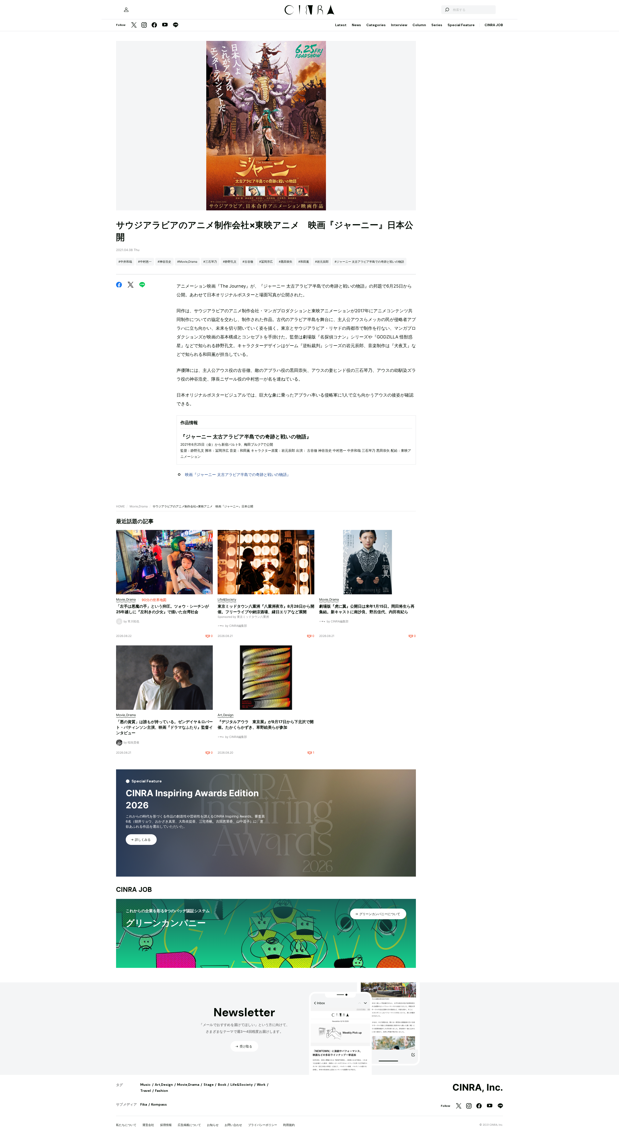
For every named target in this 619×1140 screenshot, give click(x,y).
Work (261, 1084)
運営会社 (148, 1125)
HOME (120, 506)
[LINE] (175, 25)
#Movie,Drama (187, 261)
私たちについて (126, 1125)
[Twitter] (134, 25)
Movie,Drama (139, 506)
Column (419, 25)
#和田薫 (303, 261)
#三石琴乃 (210, 261)
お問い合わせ (233, 1125)
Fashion (161, 1090)
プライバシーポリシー (262, 1125)
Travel (145, 1090)
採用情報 (166, 1125)
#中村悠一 (145, 261)
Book (222, 1084)
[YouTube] (165, 25)
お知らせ (213, 1125)
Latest (340, 25)
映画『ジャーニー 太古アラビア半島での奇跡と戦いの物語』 (238, 474)
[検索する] (446, 9)
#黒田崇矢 (285, 261)
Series (436, 25)
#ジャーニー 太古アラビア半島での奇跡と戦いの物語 (369, 261)
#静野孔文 (229, 261)
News (356, 25)
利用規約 (289, 1125)
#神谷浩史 (164, 261)
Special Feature (461, 25)
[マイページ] (126, 10)
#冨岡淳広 (266, 261)
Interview (399, 25)
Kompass (159, 1104)
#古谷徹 (248, 261)
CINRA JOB (494, 25)
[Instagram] (144, 25)
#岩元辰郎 (322, 261)
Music (145, 1084)
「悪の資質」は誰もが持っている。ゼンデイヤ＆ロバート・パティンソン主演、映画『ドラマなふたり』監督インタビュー (164, 727)
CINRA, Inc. (477, 1087)
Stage (209, 1084)
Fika (143, 1104)
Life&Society (241, 1084)
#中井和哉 (125, 261)
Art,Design (164, 1084)
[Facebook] (154, 25)
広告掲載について (189, 1125)
